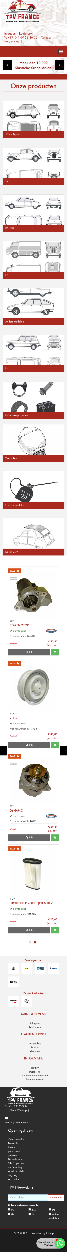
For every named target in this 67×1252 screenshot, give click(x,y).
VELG (13, 718)
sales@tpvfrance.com (16, 1122)
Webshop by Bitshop (43, 1233)
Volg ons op (14, 41)
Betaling (35, 1047)
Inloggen (10, 33)
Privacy (35, 1067)
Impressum (35, 1071)
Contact (46, 37)
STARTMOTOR (19, 625)
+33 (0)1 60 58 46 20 (22, 37)
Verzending (35, 1043)
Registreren (26, 33)
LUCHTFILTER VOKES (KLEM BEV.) (32, 903)
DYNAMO (16, 810)
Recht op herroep (35, 1079)
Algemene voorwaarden (35, 1075)
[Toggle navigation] (61, 51)
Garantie (35, 1051)
